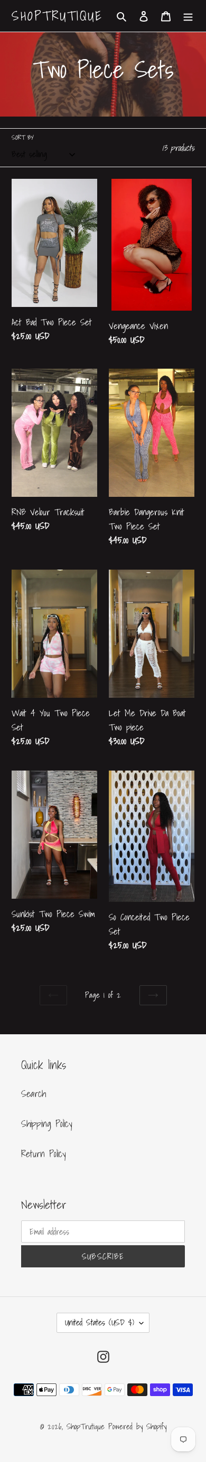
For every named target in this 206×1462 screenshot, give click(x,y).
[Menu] (188, 16)
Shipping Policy (46, 1123)
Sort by (23, 137)
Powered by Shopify (137, 1426)
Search (33, 1093)
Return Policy (43, 1153)
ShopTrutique (57, 16)
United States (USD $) (99, 1322)
